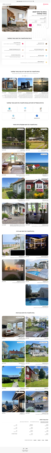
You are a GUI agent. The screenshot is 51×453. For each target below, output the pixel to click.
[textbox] (42, 22)
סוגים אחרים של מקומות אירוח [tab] (34, 421)
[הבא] (23, 76)
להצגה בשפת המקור (19, 1)
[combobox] (38, 18)
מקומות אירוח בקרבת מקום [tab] (44, 421)
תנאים (24, 451)
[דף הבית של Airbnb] (45, 4)
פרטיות (27, 451)
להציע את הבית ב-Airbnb (7, 4)
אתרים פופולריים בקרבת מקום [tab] (24, 421)
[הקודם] (27, 76)
